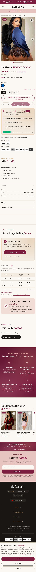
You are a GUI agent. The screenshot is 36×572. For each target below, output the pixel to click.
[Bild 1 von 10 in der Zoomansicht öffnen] (18, 39)
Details (4, 185)
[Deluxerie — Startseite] (18, 6)
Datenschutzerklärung (25, 475)
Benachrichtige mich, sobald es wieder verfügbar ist (19, 98)
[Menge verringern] (3, 104)
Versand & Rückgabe (7, 207)
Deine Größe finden (30, 89)
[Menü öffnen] (2, 6)
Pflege (3, 203)
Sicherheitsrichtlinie (12, 530)
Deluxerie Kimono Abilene (6, 432)
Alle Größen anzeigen (6, 292)
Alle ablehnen (18, 563)
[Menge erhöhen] (8, 104)
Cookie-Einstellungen (24, 530)
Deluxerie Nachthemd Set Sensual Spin (23, 432)
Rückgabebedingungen (15, 526)
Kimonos (9, 15)
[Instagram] (14, 495)
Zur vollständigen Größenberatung (21, 295)
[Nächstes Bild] (32, 39)
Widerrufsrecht (26, 526)
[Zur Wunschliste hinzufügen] (13, 413)
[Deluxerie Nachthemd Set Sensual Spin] (24, 420)
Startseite (3, 15)
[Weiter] (33, 408)
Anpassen (18, 568)
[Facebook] (18, 495)
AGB (7, 526)
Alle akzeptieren (18, 559)
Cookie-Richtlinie (24, 528)
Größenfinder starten (15, 252)
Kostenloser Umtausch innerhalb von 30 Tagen (25, 2)
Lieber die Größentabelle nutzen (13, 256)
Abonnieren (18, 471)
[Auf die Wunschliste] (32, 20)
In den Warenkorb (21, 104)
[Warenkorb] (33, 6)
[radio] (2, 85)
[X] (21, 495)
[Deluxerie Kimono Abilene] (8, 420)
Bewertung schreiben (12, 337)
